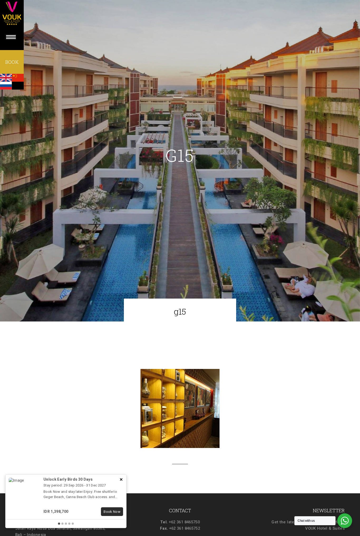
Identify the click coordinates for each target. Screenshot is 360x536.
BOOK (11, 62)
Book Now (112, 511)
